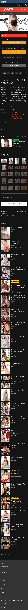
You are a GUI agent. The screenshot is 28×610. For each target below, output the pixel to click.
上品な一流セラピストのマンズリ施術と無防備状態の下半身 (18, 269)
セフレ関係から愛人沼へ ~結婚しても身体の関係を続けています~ (18, 297)
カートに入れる (15, 42)
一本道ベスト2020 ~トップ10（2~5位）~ (18, 538)
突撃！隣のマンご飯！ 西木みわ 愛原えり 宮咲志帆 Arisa (18, 501)
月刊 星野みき (14, 243)
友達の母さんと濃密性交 (17, 457)
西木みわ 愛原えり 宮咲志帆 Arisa (17, 504)
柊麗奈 (12, 391)
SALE (24, 13)
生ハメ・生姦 (13, 118)
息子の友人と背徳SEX (16, 227)
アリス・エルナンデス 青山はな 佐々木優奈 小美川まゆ (18, 381)
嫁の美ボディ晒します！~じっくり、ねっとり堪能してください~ (18, 311)
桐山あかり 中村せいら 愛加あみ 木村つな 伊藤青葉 (18, 432)
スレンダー (12, 120)
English (3, 575)
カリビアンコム (13, 112)
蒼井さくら (13, 474)
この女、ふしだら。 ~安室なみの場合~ (18, 444)
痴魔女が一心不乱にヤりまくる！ (18, 255)
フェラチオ (12, 116)
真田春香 (13, 422)
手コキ (17, 116)
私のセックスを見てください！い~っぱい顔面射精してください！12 (18, 351)
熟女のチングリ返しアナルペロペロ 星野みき (18, 323)
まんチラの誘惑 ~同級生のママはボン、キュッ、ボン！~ (18, 525)
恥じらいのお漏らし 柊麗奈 (17, 390)
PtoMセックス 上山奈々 (17, 363)
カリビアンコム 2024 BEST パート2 (17, 377)
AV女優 (18, 13)
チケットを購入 (14, 65)
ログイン (16, 203)
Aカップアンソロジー (16, 430)
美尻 (18, 118)
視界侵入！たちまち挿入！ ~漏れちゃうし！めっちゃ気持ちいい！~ (18, 418)
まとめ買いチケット (6, 566)
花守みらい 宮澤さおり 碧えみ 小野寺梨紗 (18, 542)
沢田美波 (13, 485)
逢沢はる (13, 512)
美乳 (15, 114)
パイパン (24, 114)
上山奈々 (13, 364)
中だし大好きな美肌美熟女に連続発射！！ (18, 337)
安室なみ (13, 447)
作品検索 (3, 580)
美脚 (21, 118)
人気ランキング (5, 572)
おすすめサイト (5, 588)
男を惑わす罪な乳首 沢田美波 (18, 484)
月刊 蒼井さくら (15, 473)
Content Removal (5, 607)
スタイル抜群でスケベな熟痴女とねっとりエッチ (18, 404)
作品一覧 (11, 13)
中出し (19, 114)
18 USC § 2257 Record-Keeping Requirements (12, 600)
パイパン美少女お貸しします (18, 510)
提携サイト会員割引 (11, 57)
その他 (2, 592)
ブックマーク (6, 129)
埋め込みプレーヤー (8, 555)
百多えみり (13, 527)
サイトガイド (4, 584)
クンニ (21, 116)
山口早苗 (13, 407)
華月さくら (13, 458)
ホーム (4, 13)
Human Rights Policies (6, 603)
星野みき (12, 106)
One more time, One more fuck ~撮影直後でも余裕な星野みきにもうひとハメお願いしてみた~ (18, 286)
